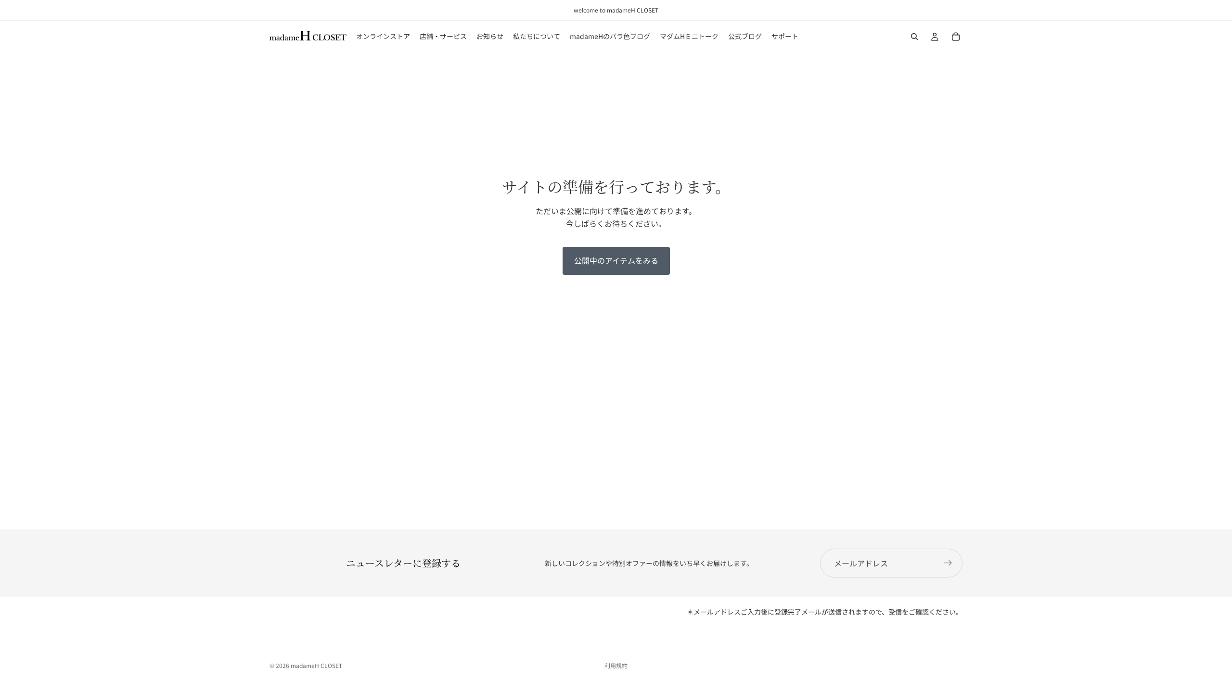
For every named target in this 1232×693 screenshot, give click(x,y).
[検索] (914, 36)
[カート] (955, 36)
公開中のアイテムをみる (616, 260)
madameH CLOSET (316, 665)
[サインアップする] (948, 563)
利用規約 (616, 665)
